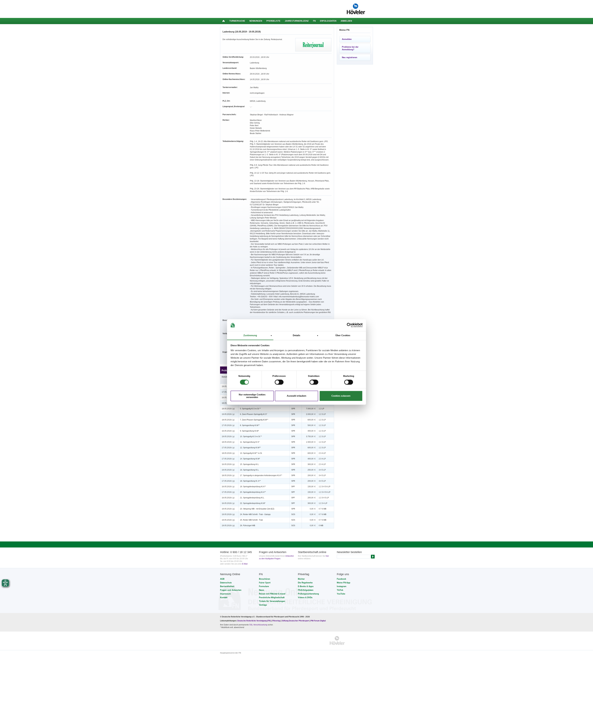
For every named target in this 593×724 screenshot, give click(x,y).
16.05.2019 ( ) (228, 431)
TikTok (340, 590)
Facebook (341, 579)
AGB (222, 579)
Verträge (263, 605)
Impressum (225, 594)
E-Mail (245, 564)
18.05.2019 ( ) (228, 409)
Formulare (264, 586)
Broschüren (264, 579)
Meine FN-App (343, 582)
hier (327, 556)
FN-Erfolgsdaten (305, 590)
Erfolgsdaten (328, 21)
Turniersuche (237, 21)
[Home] (223, 21)
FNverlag (276, 621)
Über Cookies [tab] (342, 335)
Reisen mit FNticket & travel (272, 594)
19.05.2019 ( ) (228, 414)
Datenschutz (226, 582)
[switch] (279, 382)
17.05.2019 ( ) (228, 425)
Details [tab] (296, 335)
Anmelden (346, 21)
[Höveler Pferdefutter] (337, 640)
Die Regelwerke (305, 582)
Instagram (341, 586)
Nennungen (255, 21)
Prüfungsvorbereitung (308, 594)
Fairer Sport (264, 582)
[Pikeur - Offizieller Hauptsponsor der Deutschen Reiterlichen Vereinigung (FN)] (233, 640)
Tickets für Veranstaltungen (272, 601)
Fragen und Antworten (230, 590)
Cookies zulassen (340, 396)
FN (314, 21)
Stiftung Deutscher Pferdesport (295, 621)
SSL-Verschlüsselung (258, 625)
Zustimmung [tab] (250, 335)
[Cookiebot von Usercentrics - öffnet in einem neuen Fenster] (349, 325)
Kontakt (223, 597)
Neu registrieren (349, 57)
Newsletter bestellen (349, 552)
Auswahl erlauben (296, 396)
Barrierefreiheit (227, 586)
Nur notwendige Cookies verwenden (252, 395)
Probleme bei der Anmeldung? (350, 48)
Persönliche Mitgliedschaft (271, 597)
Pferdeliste (273, 21)
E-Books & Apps (305, 586)
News (261, 590)
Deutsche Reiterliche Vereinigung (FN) (254, 621)
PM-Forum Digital (318, 621)
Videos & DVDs (305, 597)
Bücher (301, 579)
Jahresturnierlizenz (297, 21)
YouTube (341, 594)
